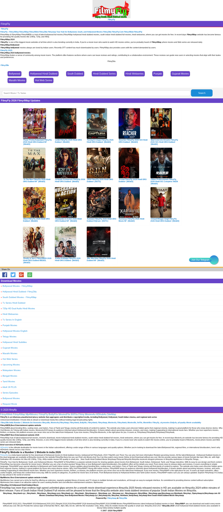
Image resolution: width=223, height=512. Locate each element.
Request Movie (9, 404)
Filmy (81, 414)
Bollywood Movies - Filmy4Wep (16, 286)
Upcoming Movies (10, 364)
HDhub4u (101, 414)
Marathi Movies (9, 353)
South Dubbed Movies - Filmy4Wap (18, 297)
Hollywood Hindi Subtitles (14, 342)
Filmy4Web (6, 414)
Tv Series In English (11, 319)
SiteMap (111, 414)
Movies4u (90, 414)
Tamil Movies (8, 381)
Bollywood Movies (10, 398)
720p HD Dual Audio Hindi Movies (18, 308)
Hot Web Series (9, 359)
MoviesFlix (64, 414)
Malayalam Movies (10, 370)
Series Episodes (9, 392)
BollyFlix (53, 414)
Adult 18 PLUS (8, 387)
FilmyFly (5, 24)
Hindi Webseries (9, 314)
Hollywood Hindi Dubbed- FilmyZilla (19, 291)
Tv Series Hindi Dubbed (13, 303)
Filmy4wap (112, 498)
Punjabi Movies (9, 325)
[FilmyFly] (111, 17)
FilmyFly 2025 (6, 50)
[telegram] (213, 259)
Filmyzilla (4, 455)
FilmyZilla (123, 498)
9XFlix (74, 414)
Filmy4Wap (19, 414)
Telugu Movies (8, 336)
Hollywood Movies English (14, 331)
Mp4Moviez (32, 414)
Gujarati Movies (9, 348)
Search (201, 93)
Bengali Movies (9, 376)
